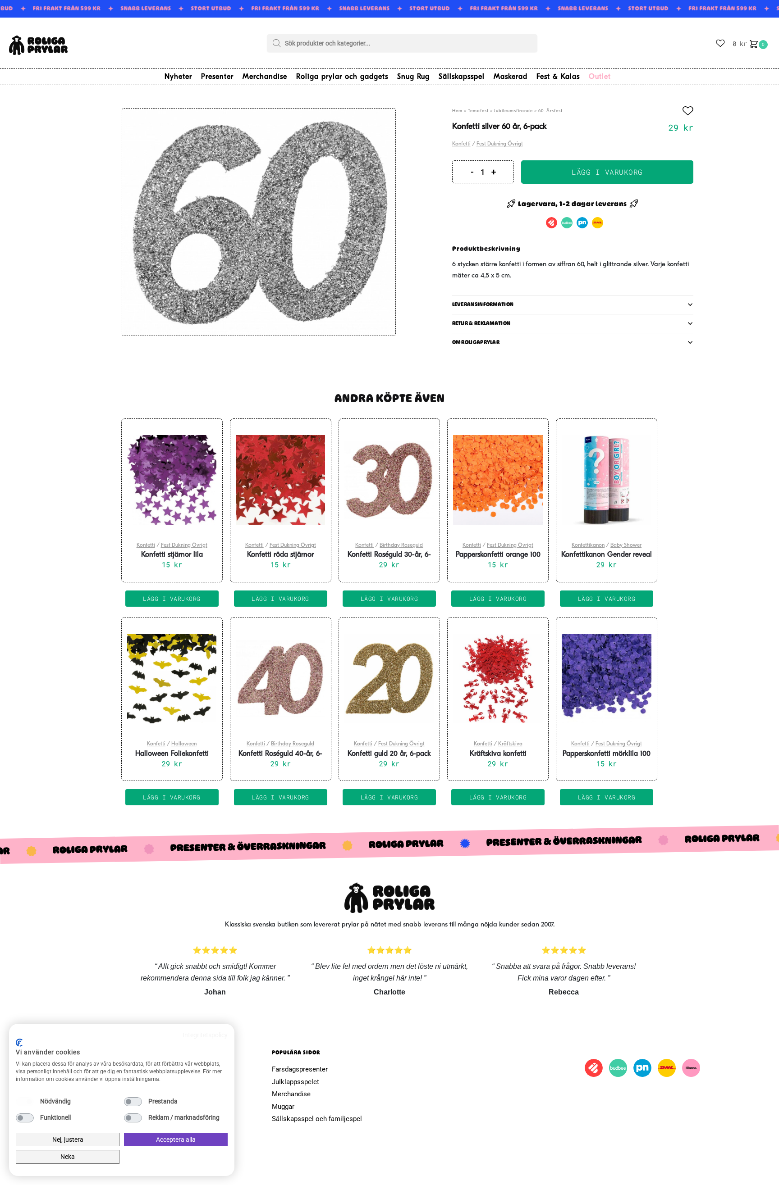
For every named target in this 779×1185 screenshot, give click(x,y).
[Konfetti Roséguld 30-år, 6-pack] (389, 480)
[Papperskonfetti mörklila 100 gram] (606, 679)
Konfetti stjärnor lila (172, 554)
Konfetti (461, 144)
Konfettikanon (588, 545)
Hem (457, 111)
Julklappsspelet (295, 1082)
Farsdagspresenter (300, 1069)
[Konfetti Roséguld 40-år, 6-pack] (280, 679)
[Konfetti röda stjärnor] (280, 480)
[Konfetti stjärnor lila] (172, 480)
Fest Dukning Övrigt (500, 144)
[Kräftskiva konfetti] (498, 679)
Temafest (478, 111)
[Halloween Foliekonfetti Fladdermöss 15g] (172, 679)
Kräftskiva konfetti (498, 754)
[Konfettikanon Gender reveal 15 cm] (606, 480)
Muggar (283, 1107)
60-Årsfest (550, 111)
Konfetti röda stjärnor (280, 554)
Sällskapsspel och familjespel (317, 1119)
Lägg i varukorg (607, 172)
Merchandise (291, 1094)
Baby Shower (626, 545)
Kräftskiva (510, 744)
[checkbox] (25, 1101)
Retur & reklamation (481, 323)
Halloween (184, 744)
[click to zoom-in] (258, 222)
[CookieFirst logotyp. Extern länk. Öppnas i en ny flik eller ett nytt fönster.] (19, 1043)
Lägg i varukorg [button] (172, 599)
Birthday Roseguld (401, 545)
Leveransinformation (483, 304)
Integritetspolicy (205, 1035)
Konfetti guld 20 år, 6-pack (389, 754)
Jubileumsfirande (513, 111)
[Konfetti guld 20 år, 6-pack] (389, 679)
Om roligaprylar (476, 342)
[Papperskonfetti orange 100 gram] (498, 480)
